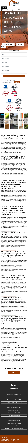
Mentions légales (16, 440)
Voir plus (14, 372)
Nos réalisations (8, 44)
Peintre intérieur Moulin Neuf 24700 (14, 394)
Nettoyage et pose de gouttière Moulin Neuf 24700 (14, 428)
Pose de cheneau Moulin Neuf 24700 (14, 405)
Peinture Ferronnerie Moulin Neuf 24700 (14, 425)
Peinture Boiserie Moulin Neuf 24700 (14, 423)
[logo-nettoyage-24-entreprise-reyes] (14, 3)
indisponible (6, 10)
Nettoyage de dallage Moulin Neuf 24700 (14, 402)
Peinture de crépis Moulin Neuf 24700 (14, 397)
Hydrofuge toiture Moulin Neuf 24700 (14, 410)
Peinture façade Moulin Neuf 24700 (14, 412)
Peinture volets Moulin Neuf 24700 (14, 420)
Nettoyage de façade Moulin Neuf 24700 (14, 407)
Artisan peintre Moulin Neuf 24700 (14, 415)
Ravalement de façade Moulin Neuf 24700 (14, 418)
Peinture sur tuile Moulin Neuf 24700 (14, 399)
